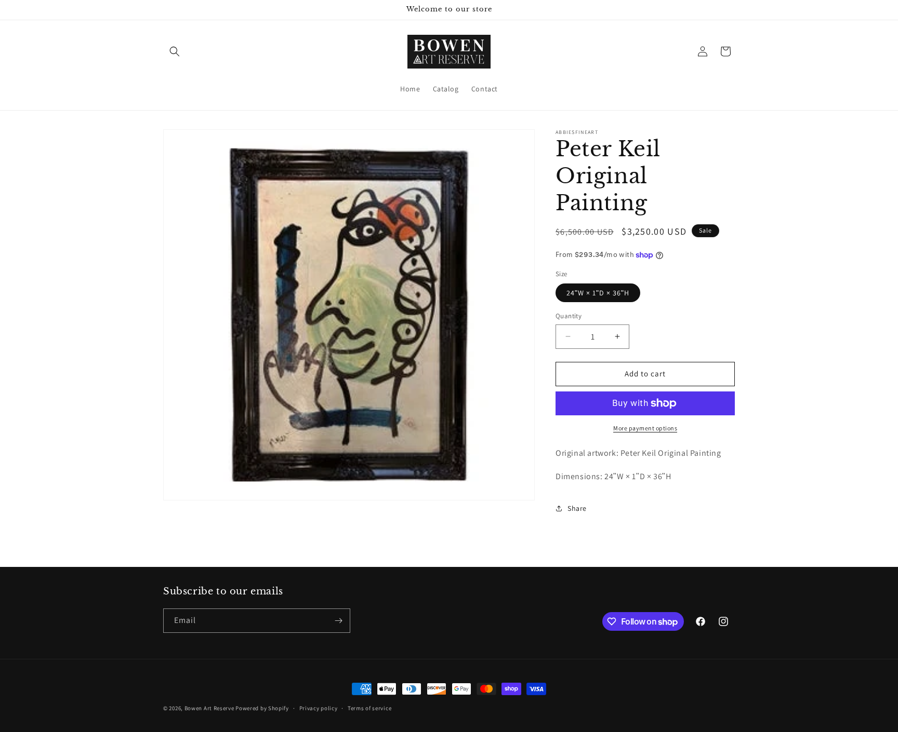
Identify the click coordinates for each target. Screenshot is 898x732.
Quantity (569, 315)
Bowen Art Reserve (209, 708)
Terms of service (369, 708)
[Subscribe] (338, 620)
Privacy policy (318, 708)
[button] (174, 51)
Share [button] (577, 508)
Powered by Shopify (262, 708)
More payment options (645, 428)
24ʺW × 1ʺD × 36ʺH (597, 292)
